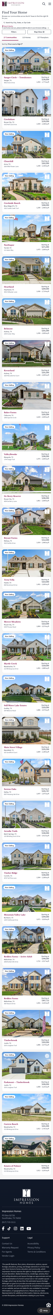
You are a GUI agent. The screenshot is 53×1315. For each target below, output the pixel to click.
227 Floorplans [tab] (42, 37)
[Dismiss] (48, 28)
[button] (43, 4)
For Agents (7, 1251)
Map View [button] (38, 32)
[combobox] (15, 44)
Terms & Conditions (36, 1251)
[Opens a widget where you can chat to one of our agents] (44, 1311)
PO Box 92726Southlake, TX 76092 (11, 1217)
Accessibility (33, 1243)
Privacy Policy (33, 1247)
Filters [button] (13, 32)
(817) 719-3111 (9, 1222)
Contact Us (7, 1243)
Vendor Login (8, 1255)
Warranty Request (10, 1247)
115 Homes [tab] (26, 37)
